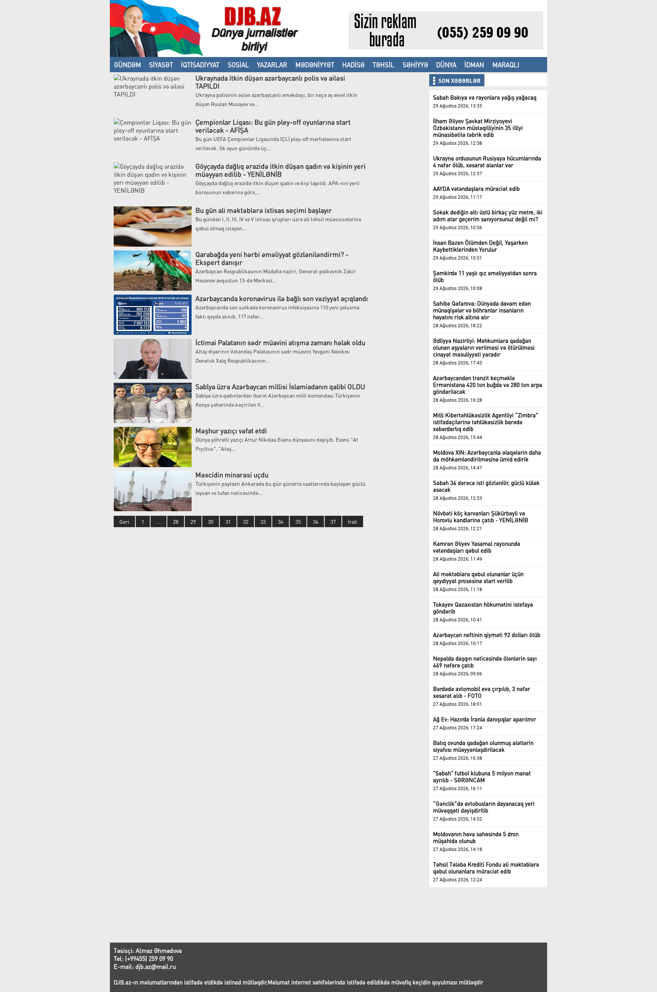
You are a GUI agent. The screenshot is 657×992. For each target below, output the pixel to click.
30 (210, 521)
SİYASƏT (161, 64)
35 (298, 521)
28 (175, 521)
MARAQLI (505, 64)
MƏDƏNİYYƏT (314, 64)
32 (245, 521)
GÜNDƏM (127, 64)
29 (193, 521)
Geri (124, 521)
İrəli (352, 521)
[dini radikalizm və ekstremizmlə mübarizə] (229, 55)
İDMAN (474, 64)
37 (333, 521)
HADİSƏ (353, 64)
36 (315, 521)
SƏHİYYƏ (415, 64)
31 (228, 521)
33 (263, 521)
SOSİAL (238, 64)
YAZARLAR (272, 64)
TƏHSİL (383, 64)
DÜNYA (446, 64)
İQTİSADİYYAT (200, 64)
